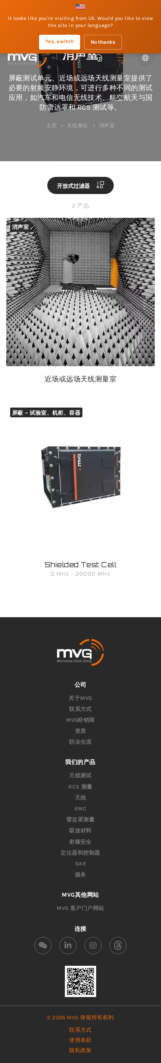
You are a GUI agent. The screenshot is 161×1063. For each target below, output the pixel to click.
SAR (80, 863)
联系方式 (80, 709)
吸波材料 (80, 830)
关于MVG (80, 698)
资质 (80, 731)
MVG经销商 (80, 720)
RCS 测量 (80, 786)
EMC (80, 808)
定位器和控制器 (80, 852)
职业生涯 (80, 742)
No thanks (103, 42)
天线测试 (80, 775)
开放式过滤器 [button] (74, 185)
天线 (80, 797)
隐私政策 (80, 1050)
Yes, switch (59, 41)
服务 (80, 874)
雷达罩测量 (80, 819)
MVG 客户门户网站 (80, 908)
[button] (122, 58)
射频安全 (80, 842)
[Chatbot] (98, 58)
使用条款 (80, 1040)
